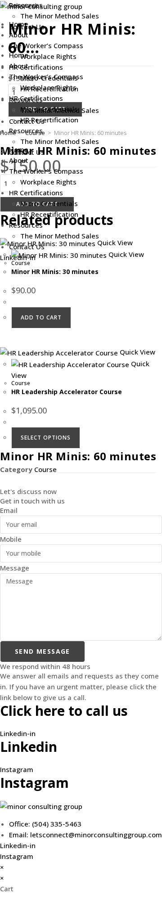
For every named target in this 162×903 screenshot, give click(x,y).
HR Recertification (49, 214)
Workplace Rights (48, 181)
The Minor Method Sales (59, 235)
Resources (26, 224)
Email (9, 510)
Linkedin (28, 746)
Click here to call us (64, 710)
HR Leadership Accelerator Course (66, 391)
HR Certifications (36, 192)
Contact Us (27, 246)
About (18, 160)
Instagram (34, 782)
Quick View (136, 351)
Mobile (11, 539)
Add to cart (41, 317)
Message (14, 567)
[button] (81, 37)
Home (18, 54)
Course (20, 263)
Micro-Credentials (49, 203)
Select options (46, 437)
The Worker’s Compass (46, 170)
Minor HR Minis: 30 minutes (55, 271)
